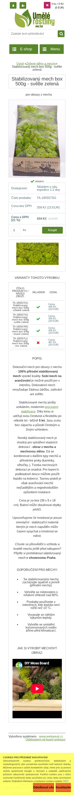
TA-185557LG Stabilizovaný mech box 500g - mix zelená (20, 342)
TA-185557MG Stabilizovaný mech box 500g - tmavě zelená (20, 330)
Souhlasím (63, 787)
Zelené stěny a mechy (41, 63)
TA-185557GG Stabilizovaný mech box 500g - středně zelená (20, 306)
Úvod (20, 63)
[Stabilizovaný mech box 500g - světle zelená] (37, 101)
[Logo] (35, 18)
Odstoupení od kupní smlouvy (45, 739)
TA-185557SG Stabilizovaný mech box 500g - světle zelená (20, 318)
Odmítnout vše (43, 787)
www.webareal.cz (51, 736)
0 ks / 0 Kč (58, 3)
